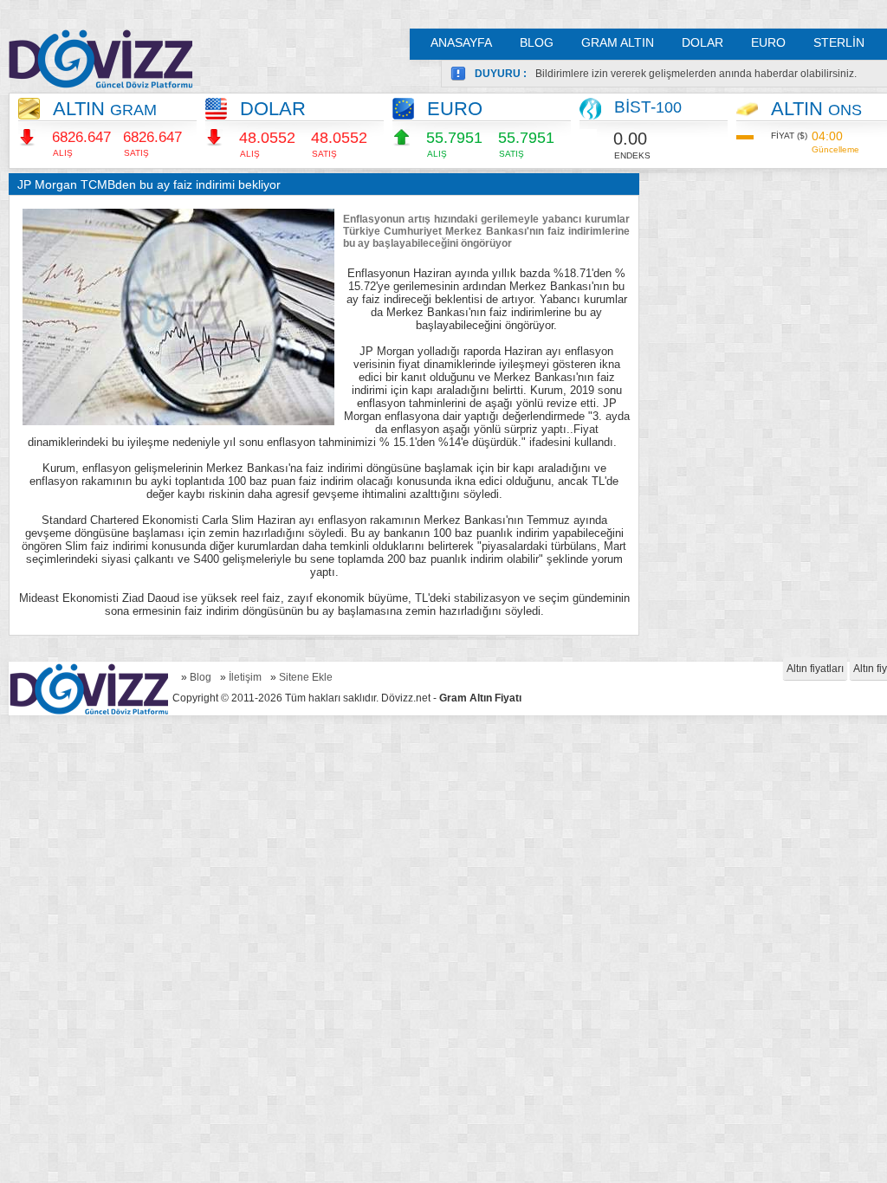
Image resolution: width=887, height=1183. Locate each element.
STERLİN (838, 42)
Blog (200, 677)
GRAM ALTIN (617, 42)
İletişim (245, 677)
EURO (768, 42)
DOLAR (702, 42)
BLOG (537, 42)
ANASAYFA (461, 42)
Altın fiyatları (815, 669)
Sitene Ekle (306, 677)
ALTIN (105, 109)
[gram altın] (100, 58)
